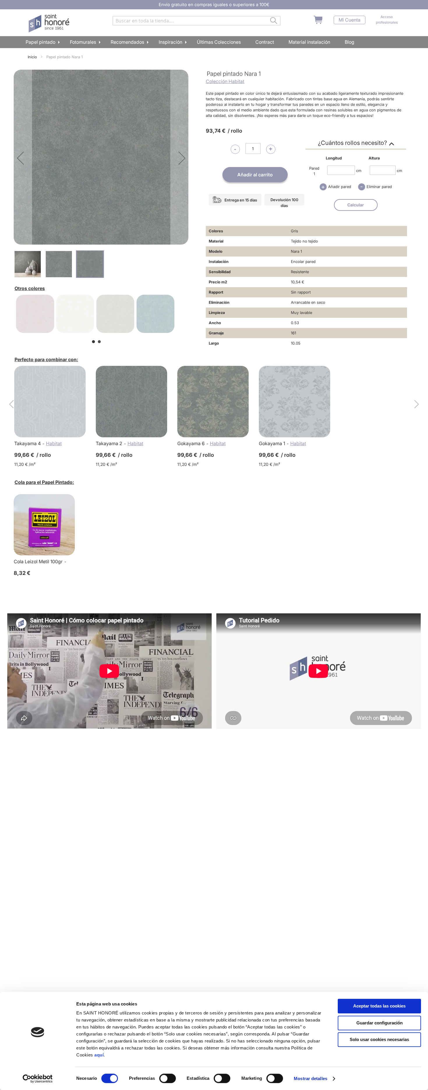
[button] (20, 157)
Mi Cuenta (349, 20)
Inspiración (170, 42)
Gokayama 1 (272, 443)
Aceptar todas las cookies (379, 1005)
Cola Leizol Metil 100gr (38, 561)
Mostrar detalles (310, 1078)
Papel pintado (40, 42)
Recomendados (127, 42)
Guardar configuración (379, 1022)
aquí (99, 1054)
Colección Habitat (225, 81)
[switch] (167, 1079)
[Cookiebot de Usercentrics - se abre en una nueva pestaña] (37, 1078)
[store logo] (50, 23)
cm (358, 170)
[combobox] (196, 20)
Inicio (32, 57)
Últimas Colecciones (219, 42)
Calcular (355, 204)
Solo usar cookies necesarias (379, 1039)
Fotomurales (83, 42)
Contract (264, 42)
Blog (349, 42)
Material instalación (309, 42)
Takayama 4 (27, 443)
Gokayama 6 (191, 443)
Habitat (54, 443)
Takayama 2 (109, 443)
